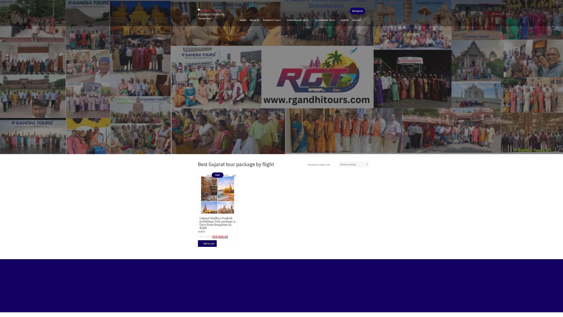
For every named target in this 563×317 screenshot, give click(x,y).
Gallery (345, 20)
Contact (356, 20)
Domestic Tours (272, 20)
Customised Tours (325, 20)
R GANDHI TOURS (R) (211, 14)
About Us (255, 20)
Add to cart (208, 243)
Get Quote (357, 10)
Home (243, 20)
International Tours (298, 20)
